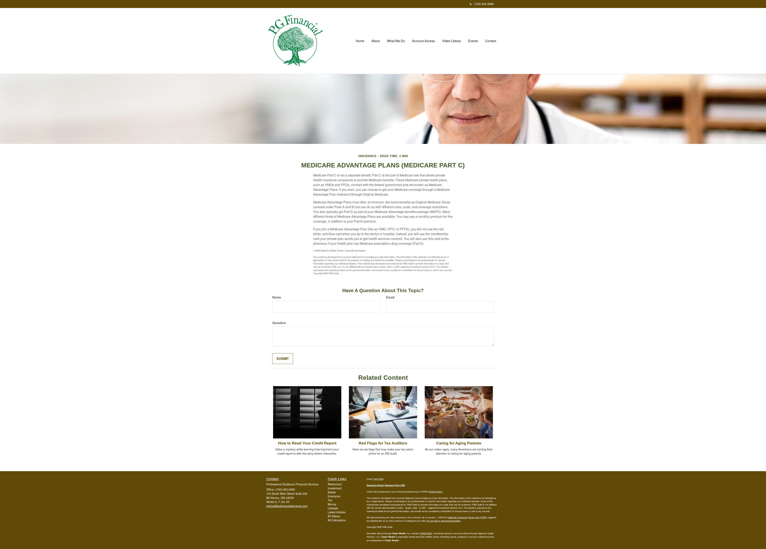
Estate (332, 492)
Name (276, 297)
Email (390, 297)
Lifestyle (333, 508)
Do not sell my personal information (444, 520)
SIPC (429, 533)
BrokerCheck (435, 491)
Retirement (335, 484)
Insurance (334, 496)
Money (332, 504)
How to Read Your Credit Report (307, 443)
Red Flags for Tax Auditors (383, 443)
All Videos (334, 516)
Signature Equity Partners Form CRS (386, 485)
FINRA (423, 533)
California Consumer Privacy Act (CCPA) (467, 517)
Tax (330, 500)
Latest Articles (336, 512)
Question (279, 323)
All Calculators (337, 520)
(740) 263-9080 (484, 4)
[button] (375, 41)
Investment (335, 488)
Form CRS (378, 478)
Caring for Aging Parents (458, 443)
